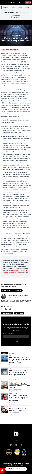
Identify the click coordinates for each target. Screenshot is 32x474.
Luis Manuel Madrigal (14, 412)
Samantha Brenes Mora (15, 389)
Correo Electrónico (8, 333)
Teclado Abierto (16, 35)
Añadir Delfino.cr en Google (10, 290)
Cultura (27, 7)
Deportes (20, 7)
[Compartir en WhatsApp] (2, 309)
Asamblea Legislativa (7, 313)
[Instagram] (21, 445)
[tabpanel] (16, 385)
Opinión (13, 7)
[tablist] (16, 353)
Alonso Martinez (13, 364)
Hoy (10, 355)
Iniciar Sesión (28, 2)
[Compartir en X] (10, 309)
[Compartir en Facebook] (5, 309)
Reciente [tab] (4, 353)
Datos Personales (19, 313)
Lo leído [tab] (11, 353)
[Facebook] (11, 445)
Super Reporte (13, 382)
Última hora (5, 7)
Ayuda (16, 440)
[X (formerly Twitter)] (16, 445)
